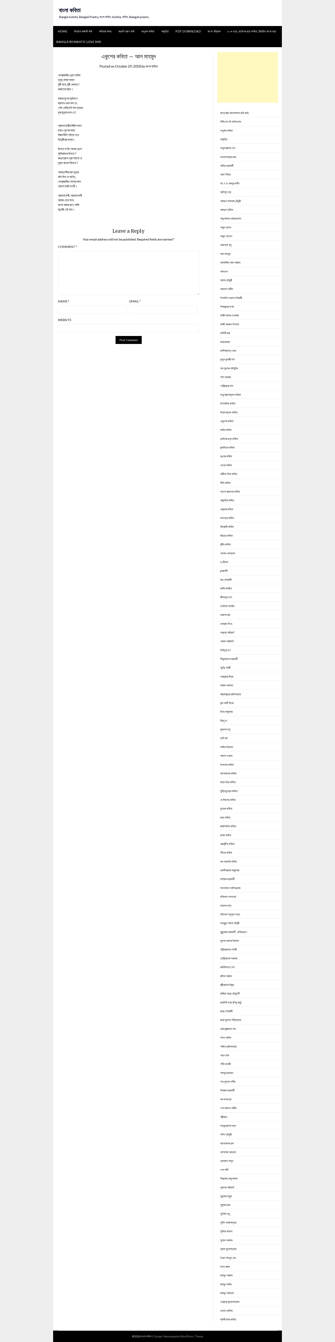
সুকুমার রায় (225, 1205)
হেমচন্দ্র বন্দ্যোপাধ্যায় (229, 1301)
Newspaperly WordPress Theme (183, 1336)
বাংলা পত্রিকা (214, 31)
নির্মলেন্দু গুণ (225, 650)
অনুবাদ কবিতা (148, 31)
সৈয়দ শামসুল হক (228, 1258)
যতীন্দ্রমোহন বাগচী (228, 949)
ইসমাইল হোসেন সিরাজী (231, 297)
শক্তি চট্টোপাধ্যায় (228, 1046)
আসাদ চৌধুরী (226, 280)
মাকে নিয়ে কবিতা (228, 782)
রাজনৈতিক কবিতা (228, 826)
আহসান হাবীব (226, 289)
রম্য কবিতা (225, 817)
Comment (67, 246)
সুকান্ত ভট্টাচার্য (227, 1187)
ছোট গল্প (224, 738)
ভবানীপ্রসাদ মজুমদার (229, 870)
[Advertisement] (247, 77)
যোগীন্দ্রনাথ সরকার (228, 958)
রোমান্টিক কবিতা (227, 843)
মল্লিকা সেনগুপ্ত (228, 896)
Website (64, 320)
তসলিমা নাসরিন (227, 606)
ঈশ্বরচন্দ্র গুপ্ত (227, 306)
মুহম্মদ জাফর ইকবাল (229, 940)
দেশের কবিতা (226, 465)
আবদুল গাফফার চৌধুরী (230, 201)
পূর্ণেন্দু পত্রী (225, 667)
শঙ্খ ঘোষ (224, 1055)
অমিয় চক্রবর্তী (226, 165)
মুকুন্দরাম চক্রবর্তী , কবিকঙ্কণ (233, 932)
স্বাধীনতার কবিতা (228, 1319)
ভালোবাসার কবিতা (228, 773)
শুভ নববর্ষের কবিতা (228, 861)
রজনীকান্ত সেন (227, 967)
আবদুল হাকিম (226, 209)
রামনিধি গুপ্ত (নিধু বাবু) (230, 1002)
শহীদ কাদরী (225, 1064)
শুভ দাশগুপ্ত (225, 1099)
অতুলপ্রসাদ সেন (227, 148)
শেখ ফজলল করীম (228, 1108)
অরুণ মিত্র (225, 174)
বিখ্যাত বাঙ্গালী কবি (83, 31)
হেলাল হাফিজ (226, 1310)
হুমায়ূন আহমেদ (227, 1293)
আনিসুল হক (225, 192)
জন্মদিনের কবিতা (227, 447)
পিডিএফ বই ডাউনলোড (230, 121)
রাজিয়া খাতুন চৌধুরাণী (230, 993)
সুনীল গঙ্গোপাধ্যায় (228, 1222)
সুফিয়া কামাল (226, 1231)
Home (62, 31)
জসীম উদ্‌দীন (226, 588)
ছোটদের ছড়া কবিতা (229, 438)
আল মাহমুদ (225, 253)
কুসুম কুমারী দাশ (227, 359)
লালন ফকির (225, 1037)
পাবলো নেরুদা (226, 755)
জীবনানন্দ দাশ (226, 597)
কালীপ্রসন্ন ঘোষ (228, 350)
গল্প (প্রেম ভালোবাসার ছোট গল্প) (234, 113)
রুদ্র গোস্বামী (226, 1011)
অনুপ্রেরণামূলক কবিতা (230, 394)
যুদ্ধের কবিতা (226, 808)
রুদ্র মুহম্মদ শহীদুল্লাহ (230, 1020)
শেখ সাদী (224, 1169)
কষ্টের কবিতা (225, 429)
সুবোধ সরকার (226, 1240)
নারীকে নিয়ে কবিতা (228, 474)
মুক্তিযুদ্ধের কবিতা (228, 791)
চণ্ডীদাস (224, 562)
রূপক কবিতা (225, 835)
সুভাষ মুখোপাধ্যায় (228, 1249)
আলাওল (224, 271)
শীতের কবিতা (226, 852)
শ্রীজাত (223, 1117)
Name (63, 301)
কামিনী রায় (225, 333)
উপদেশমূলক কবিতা (228, 412)
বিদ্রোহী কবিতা (227, 526)
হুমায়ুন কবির (225, 1284)
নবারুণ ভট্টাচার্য (227, 641)
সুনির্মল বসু (225, 1213)
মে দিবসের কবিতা (228, 799)
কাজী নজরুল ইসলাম (229, 324)
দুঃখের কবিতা (226, 456)
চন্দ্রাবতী (224, 570)
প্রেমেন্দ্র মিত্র (226, 676)
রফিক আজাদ (226, 976)
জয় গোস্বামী (226, 579)
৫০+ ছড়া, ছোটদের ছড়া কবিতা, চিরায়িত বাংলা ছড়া (251, 31)
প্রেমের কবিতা (226, 509)
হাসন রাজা (225, 1266)
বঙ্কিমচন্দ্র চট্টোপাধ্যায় (230, 694)
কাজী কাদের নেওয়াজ (229, 315)
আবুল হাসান (225, 227)
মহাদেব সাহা (225, 905)
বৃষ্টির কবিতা (225, 544)
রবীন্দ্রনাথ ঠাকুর (227, 984)
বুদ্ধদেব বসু (225, 729)
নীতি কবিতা (225, 482)
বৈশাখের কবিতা (227, 764)
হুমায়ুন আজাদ (226, 1275)
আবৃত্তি (165, 31)
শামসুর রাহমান (226, 1073)
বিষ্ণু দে (223, 720)
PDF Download (188, 31)
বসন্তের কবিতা (227, 518)
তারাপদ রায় (225, 614)
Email (135, 301)
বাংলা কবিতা (70, 10)
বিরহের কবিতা (226, 535)
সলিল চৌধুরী (226, 1134)
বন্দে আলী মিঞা (227, 703)
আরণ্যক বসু (225, 245)
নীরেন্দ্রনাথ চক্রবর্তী (229, 659)
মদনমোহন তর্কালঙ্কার (230, 888)
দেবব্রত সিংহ (226, 623)
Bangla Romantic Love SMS (78, 41)
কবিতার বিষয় (105, 31)
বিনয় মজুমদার (226, 711)
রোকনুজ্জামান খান (228, 1028)
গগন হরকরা (225, 377)
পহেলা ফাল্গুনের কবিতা (230, 491)
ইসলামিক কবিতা (227, 403)
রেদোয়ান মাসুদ (226, 1160)
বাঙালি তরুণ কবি (126, 31)
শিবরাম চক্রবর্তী (227, 1090)
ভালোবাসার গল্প (227, 1143)
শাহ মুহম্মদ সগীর (227, 1081)
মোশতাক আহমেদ (228, 1152)
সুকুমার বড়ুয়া (226, 1196)
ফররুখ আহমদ (226, 685)
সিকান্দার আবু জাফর (228, 1178)
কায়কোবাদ (225, 342)
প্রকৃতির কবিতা (227, 500)
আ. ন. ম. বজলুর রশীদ (229, 183)
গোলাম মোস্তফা (227, 553)
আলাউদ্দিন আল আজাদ (230, 262)
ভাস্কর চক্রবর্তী (227, 879)
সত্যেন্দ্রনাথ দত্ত (228, 1125)
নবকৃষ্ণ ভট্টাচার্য (227, 632)
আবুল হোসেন (226, 236)
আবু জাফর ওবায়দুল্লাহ (230, 218)
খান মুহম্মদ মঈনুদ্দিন (229, 368)
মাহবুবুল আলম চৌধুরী (229, 923)
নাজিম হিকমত (226, 747)
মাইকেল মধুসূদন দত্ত (230, 914)
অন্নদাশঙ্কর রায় (228, 157)
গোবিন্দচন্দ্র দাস (226, 385)
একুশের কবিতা (226, 421)
